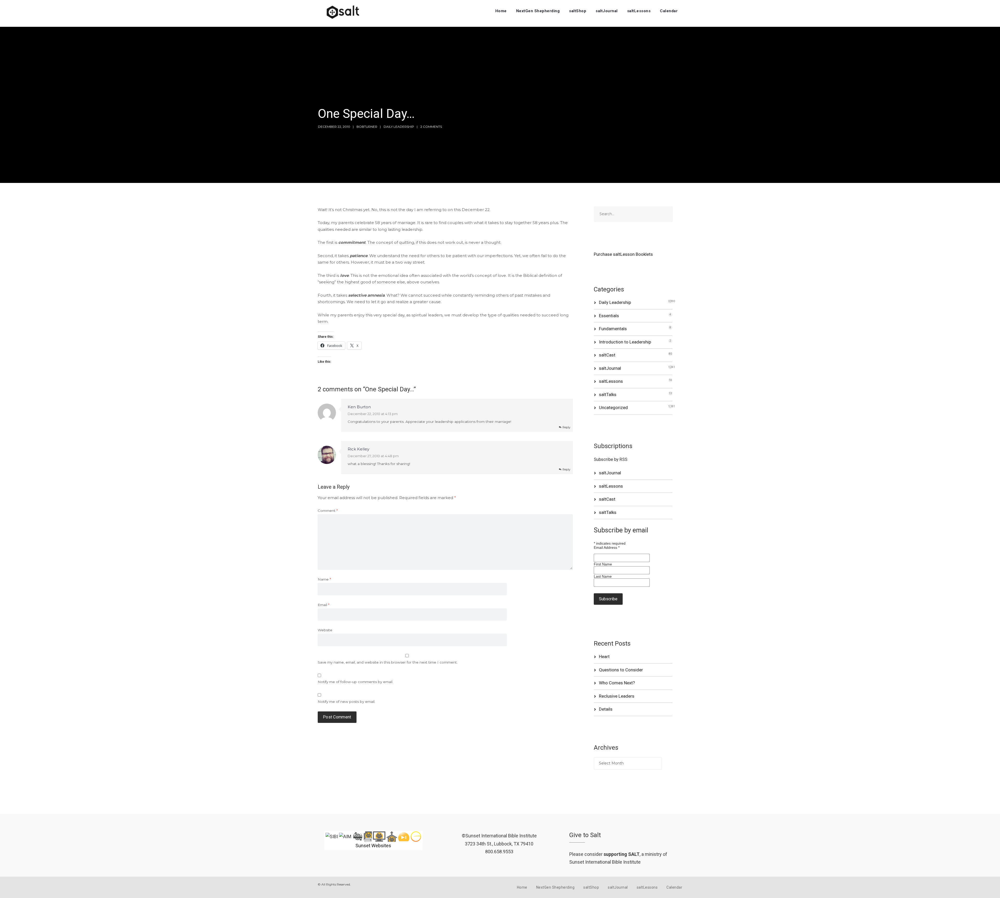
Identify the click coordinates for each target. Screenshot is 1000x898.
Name (324, 579)
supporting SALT (622, 854)
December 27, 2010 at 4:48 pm (373, 456)
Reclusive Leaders (616, 696)
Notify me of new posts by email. (346, 701)
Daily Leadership (399, 127)
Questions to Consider (621, 669)
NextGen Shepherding (538, 11)
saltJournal (607, 11)
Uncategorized (613, 407)
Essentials (609, 315)
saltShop (577, 11)
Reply (566, 427)
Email (323, 605)
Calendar (669, 11)
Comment (328, 510)
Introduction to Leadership (625, 342)
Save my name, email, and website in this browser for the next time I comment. (388, 662)
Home (501, 11)
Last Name (603, 576)
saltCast (607, 355)
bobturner (367, 127)
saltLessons (639, 11)
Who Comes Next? (617, 682)
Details (605, 709)
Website (325, 630)
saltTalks (607, 394)
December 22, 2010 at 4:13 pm (373, 414)
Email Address (607, 547)
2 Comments (431, 127)
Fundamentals (613, 328)
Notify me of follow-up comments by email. (355, 682)
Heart (604, 656)
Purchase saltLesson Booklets (623, 254)
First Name (603, 564)
